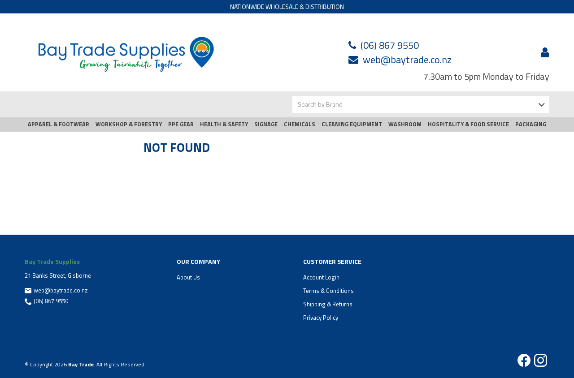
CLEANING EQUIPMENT (352, 124)
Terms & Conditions (328, 290)
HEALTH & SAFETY (224, 124)
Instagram (540, 360)
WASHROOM (405, 124)
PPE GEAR (181, 124)
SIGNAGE (266, 124)
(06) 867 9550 (390, 45)
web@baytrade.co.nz (407, 59)
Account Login (321, 277)
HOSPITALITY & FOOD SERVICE (468, 124)
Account (543, 52)
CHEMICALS (299, 124)
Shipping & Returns (327, 304)
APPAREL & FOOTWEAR (58, 124)
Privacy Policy (320, 317)
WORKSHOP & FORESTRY (129, 124)
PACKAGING (530, 124)
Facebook (524, 360)
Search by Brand (320, 104)
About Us (188, 277)
